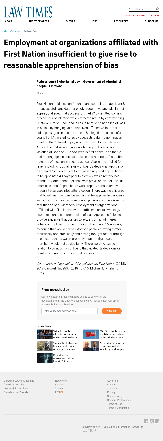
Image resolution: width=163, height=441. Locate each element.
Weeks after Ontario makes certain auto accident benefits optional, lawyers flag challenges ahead (112, 346)
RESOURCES (121, 21)
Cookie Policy (115, 396)
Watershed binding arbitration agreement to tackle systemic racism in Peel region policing (65, 334)
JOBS (95, 21)
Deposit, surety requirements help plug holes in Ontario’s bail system (64, 358)
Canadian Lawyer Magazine (19, 380)
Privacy (111, 392)
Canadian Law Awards (16, 392)
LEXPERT (154, 15)
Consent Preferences (119, 400)
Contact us (113, 388)
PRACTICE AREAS (39, 21)
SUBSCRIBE (151, 21)
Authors (59, 384)
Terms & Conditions (118, 407)
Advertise (112, 380)
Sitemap (59, 388)
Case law (15, 31)
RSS (57, 392)
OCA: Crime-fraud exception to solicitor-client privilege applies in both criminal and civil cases (112, 334)
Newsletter (61, 380)
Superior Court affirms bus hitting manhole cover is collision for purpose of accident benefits (65, 346)
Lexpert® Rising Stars (16, 388)
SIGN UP (111, 311)
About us (112, 384)
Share (40, 93)
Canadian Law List (14, 384)
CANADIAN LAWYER (134, 15)
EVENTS (70, 21)
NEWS (8, 21)
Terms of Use (114, 403)
